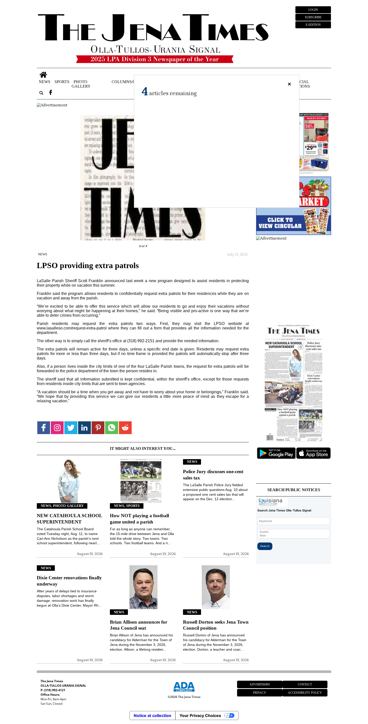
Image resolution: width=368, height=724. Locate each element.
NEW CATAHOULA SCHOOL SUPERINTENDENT (69, 518)
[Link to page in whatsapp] (111, 427)
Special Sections (300, 83)
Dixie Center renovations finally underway (69, 581)
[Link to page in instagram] (57, 427)
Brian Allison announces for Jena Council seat (138, 625)
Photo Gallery (81, 83)
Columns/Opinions (132, 81)
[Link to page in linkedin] (84, 427)
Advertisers (260, 684)
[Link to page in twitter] (70, 427)
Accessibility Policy (305, 692)
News (44, 81)
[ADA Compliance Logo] (184, 692)
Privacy (259, 692)
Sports (62, 81)
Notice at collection (152, 715)
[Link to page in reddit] (125, 427)
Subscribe (313, 17)
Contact (305, 684)
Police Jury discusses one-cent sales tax (213, 474)
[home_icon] (43, 74)
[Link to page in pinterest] (98, 427)
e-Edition (313, 25)
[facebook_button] (50, 92)
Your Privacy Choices (200, 715)
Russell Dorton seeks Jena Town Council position (216, 625)
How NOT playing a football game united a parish (139, 518)
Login (313, 10)
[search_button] (41, 93)
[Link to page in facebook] (43, 427)
